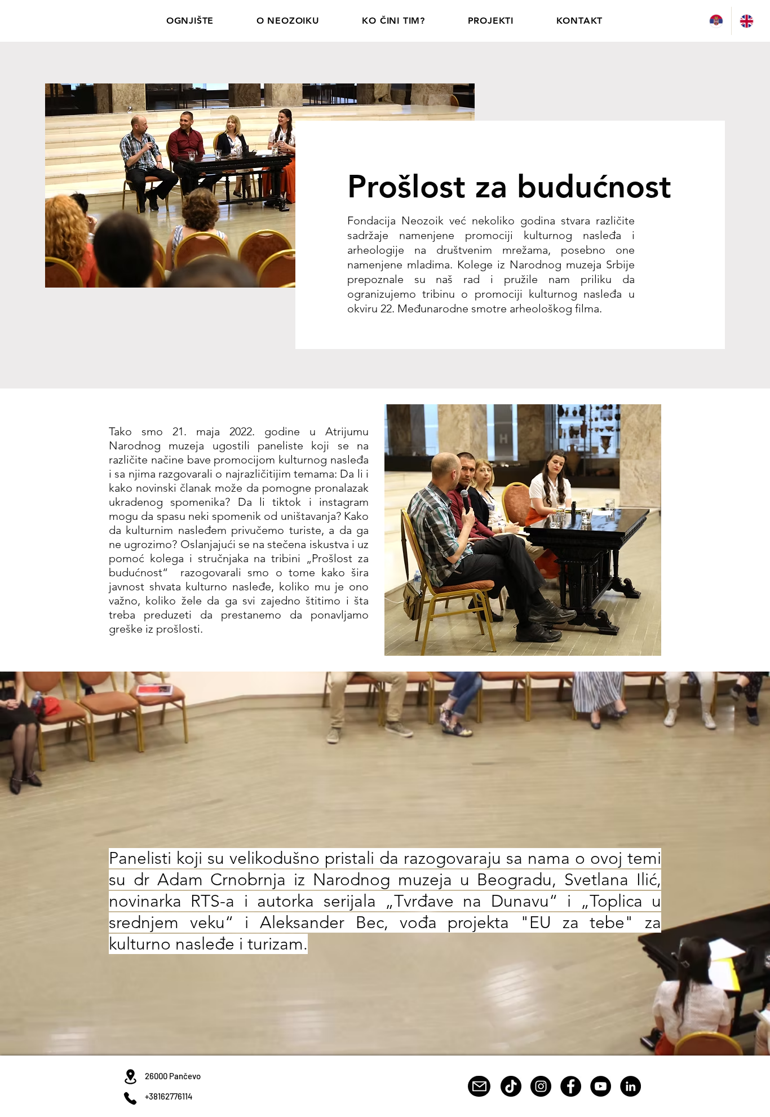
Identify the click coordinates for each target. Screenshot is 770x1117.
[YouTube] (600, 1086)
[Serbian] (716, 21)
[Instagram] (540, 1086)
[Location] (130, 1076)
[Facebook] (570, 1086)
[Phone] (130, 1098)
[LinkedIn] (630, 1086)
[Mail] (479, 1086)
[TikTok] (511, 1086)
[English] (746, 21)
